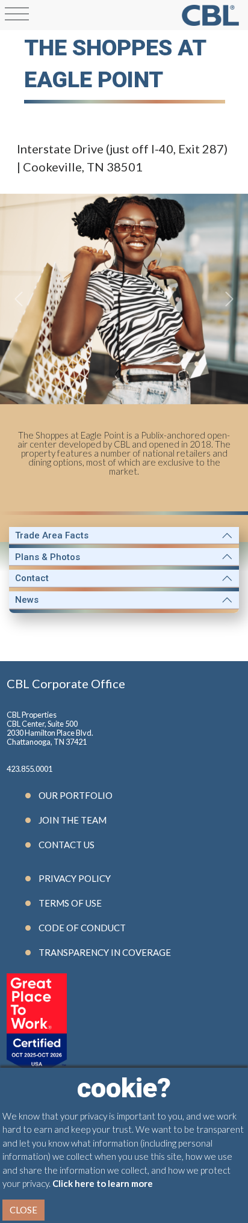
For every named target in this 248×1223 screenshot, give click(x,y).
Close (23, 1209)
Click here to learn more (102, 1183)
